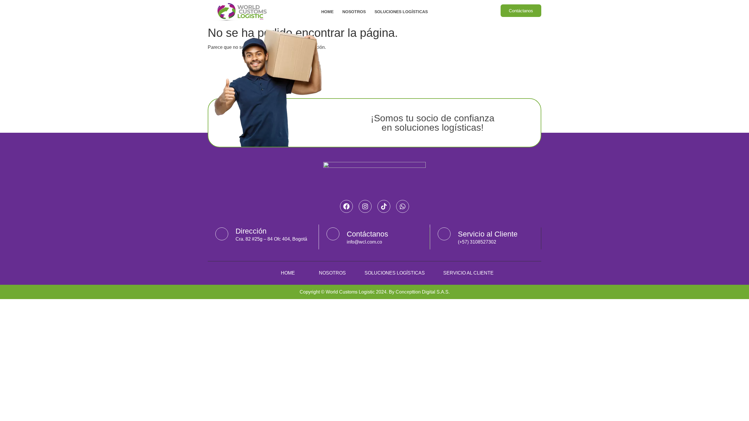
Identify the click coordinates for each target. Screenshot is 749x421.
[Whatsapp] (402, 206)
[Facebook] (346, 206)
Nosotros (354, 11)
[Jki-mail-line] (333, 233)
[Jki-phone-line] (444, 233)
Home (327, 11)
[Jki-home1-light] (221, 233)
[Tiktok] (383, 206)
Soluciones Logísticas (401, 11)
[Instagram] (365, 206)
